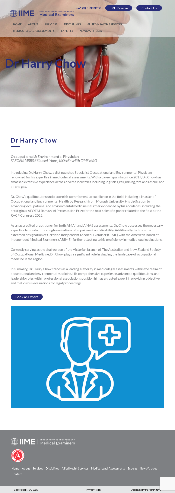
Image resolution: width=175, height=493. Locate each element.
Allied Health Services (104, 24)
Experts (67, 30)
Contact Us (149, 8)
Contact (17, 474)
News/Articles (91, 30)
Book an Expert (26, 297)
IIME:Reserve (118, 8)
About (33, 24)
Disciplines (72, 24)
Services (51, 24)
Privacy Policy (93, 489)
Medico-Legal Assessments (34, 30)
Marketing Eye (153, 489)
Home (17, 24)
